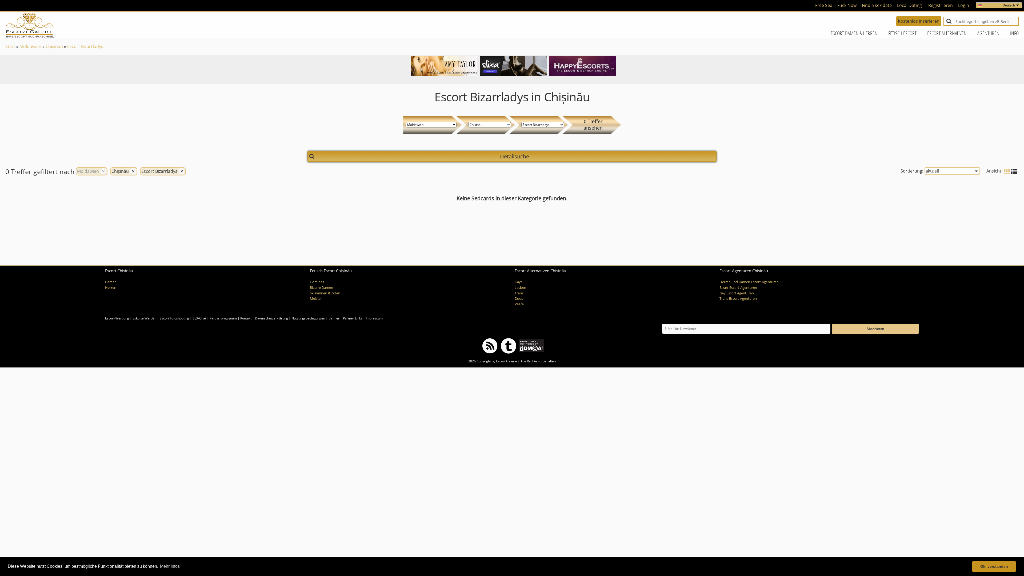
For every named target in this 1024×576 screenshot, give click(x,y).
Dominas (317, 282)
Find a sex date (877, 5)
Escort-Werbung (117, 318)
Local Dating (909, 5)
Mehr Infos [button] (170, 566)
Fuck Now (847, 5)
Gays (518, 282)
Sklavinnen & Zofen (325, 293)
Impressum (374, 318)
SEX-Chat (199, 318)
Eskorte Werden (144, 318)
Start (10, 46)
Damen (111, 282)
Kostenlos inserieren (918, 21)
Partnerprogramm (223, 318)
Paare (519, 304)
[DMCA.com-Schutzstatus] (531, 345)
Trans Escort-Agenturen (738, 298)
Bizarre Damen (321, 287)
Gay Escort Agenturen (736, 293)
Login (963, 5)
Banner (334, 318)
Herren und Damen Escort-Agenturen (749, 282)
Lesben (520, 287)
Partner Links (352, 318)
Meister (316, 298)
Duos (519, 298)
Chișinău (54, 46)
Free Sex (823, 5)
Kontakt (246, 318)
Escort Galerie (506, 361)
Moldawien (30, 46)
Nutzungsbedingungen (308, 318)
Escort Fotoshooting (174, 318)
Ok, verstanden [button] (994, 566)
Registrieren (940, 5)
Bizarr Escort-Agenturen (738, 287)
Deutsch (1009, 5)
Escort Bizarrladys (85, 46)
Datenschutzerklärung (271, 318)
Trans (519, 293)
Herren (110, 287)
